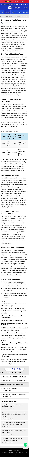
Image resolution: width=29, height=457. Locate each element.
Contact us (11, 452)
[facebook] (21, 4)
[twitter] (27, 4)
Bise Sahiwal (13, 16)
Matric (14, 12)
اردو (26, 8)
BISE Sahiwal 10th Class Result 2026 (15, 380)
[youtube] (26, 4)
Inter (19, 12)
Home (1, 16)
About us (4, 452)
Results (7, 12)
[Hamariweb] (14, 8)
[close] (28, 1)
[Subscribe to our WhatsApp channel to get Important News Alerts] (25, 445)
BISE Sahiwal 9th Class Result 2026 (15, 377)
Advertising (19, 452)
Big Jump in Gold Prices (15, 1)
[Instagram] (23, 4)
